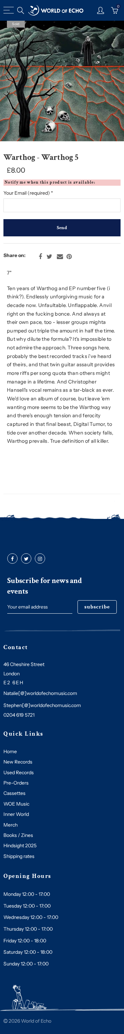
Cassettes (14, 793)
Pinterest (69, 257)
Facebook (40, 257)
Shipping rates (18, 856)
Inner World (16, 814)
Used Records (18, 772)
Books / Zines (18, 835)
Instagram (40, 559)
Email (60, 257)
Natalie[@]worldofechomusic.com (40, 693)
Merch (10, 825)
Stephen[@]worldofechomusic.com (42, 705)
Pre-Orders (16, 783)
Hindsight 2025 (20, 845)
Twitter (49, 257)
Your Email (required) (28, 193)
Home (10, 751)
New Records (17, 762)
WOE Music (16, 804)
